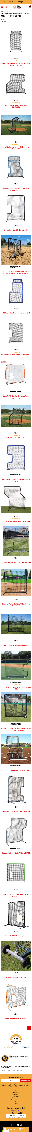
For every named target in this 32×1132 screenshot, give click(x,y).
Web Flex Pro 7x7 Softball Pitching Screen (16, 936)
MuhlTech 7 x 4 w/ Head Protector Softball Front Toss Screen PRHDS (16, 148)
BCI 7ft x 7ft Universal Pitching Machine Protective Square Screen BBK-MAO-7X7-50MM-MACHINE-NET (16, 272)
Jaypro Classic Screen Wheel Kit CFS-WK (16, 977)
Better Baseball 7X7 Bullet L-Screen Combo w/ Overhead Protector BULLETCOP (16, 189)
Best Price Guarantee (16, 1100)
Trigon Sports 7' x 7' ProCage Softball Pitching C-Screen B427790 (16, 688)
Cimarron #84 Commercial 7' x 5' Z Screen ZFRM (16, 770)
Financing (16, 1103)
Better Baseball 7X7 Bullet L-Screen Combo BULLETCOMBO (16, 106)
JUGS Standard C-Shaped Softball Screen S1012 (16, 230)
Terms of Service (16, 1098)
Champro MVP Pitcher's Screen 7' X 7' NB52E (16, 1019)
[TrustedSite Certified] (11, 1116)
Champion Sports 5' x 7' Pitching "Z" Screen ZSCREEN (16, 853)
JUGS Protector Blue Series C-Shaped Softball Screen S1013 (16, 480)
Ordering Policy (16, 1091)
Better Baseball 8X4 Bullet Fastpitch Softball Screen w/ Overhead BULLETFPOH (16, 64)
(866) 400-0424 (16, 1110)
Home (5, 12)
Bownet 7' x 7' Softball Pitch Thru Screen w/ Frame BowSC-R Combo (16, 397)
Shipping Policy (16, 1092)
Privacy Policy (16, 1094)
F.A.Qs (16, 1101)
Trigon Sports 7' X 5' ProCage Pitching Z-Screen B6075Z (16, 521)
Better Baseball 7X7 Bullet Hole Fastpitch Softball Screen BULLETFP (16, 895)
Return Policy (16, 1096)
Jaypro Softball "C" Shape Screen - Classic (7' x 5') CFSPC (16, 812)
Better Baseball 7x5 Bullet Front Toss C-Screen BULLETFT (16, 355)
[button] (16, 1039)
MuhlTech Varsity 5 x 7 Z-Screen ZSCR (16, 438)
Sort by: (2, 19)
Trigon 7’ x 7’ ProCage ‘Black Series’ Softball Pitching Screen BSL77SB (16, 605)
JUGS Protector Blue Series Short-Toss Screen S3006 (16, 313)
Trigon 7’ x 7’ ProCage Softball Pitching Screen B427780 (16, 562)
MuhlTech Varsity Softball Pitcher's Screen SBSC (16, 645)
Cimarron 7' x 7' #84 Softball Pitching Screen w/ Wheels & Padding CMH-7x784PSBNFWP (16, 730)
